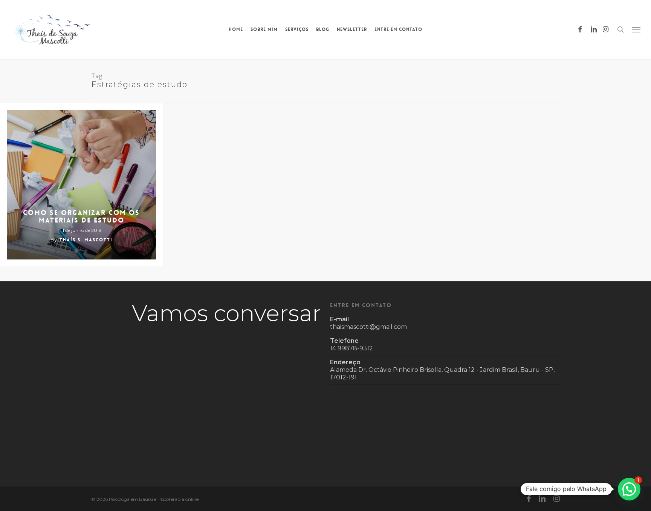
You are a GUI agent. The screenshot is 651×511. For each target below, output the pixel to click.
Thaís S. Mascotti (86, 240)
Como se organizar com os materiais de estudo (81, 216)
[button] (636, 29)
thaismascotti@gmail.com (368, 326)
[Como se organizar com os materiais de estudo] (81, 184)
